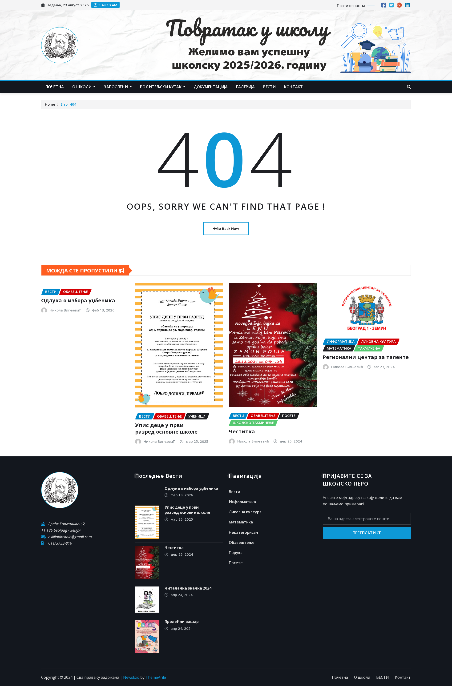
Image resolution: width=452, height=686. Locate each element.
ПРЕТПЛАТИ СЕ (367, 532)
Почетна (54, 86)
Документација (211, 86)
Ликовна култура (245, 511)
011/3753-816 (60, 543)
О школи (82, 86)
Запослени (116, 86)
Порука (235, 552)
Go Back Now (227, 228)
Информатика (242, 501)
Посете (236, 562)
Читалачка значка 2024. (188, 588)
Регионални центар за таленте (366, 356)
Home (50, 104)
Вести (234, 491)
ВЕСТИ (269, 86)
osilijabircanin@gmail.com (70, 536)
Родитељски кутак (161, 86)
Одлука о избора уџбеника (78, 300)
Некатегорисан (243, 532)
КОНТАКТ (293, 86)
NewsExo (131, 677)
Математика (241, 522)
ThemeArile (155, 677)
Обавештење (241, 542)
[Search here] (409, 86)
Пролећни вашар (182, 621)
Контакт (403, 677)
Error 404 (68, 104)
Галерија (245, 86)
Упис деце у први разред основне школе (166, 428)
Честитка (242, 431)
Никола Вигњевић (65, 310)
